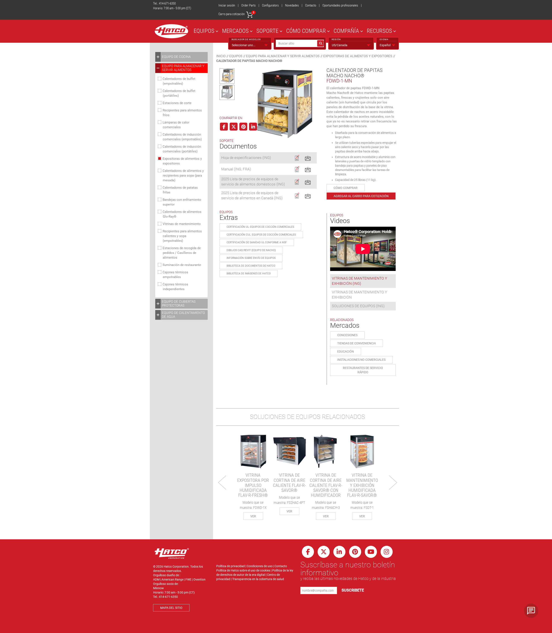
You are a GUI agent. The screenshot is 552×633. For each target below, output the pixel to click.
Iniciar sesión (226, 5)
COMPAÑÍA (346, 30)
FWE (188, 579)
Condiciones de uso (260, 566)
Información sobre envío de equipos (251, 258)
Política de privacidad (230, 566)
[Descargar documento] (297, 157)
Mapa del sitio (171, 607)
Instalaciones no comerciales (361, 359)
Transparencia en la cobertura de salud (258, 579)
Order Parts (248, 5)
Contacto (310, 5)
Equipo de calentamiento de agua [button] (183, 315)
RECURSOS (379, 30)
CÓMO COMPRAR (306, 30)
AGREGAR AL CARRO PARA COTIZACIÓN (361, 196)
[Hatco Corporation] (171, 31)
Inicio (221, 56)
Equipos (235, 56)
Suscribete (353, 590)
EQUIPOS (204, 30)
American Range (172, 579)
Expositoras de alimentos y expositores (357, 56)
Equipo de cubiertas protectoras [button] (179, 303)
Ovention (199, 579)
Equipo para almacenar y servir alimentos (283, 56)
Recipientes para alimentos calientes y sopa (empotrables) (182, 236)
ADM (156, 579)
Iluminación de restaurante (182, 265)
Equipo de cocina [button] (176, 57)
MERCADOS (235, 30)
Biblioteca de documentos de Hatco (251, 265)
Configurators (270, 5)
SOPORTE (267, 30)
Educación (345, 351)
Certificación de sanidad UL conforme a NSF (257, 242)
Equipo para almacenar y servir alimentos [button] (183, 68)
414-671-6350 (167, 3)
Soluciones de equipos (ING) (358, 306)
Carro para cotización (236, 13)
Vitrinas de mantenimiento (182, 224)
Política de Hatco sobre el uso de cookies (243, 570)
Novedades (292, 5)
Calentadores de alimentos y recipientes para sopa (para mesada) (183, 175)
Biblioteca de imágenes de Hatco (249, 273)
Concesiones (347, 335)
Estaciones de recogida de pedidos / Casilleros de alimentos (182, 253)
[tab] (181, 57)
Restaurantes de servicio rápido (363, 370)
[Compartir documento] (308, 157)
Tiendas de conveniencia (356, 343)
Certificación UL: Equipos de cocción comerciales (260, 226)
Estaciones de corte (177, 103)
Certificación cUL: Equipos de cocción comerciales (261, 234)
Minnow (158, 588)
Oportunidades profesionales (340, 5)
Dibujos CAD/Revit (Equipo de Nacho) (251, 250)
